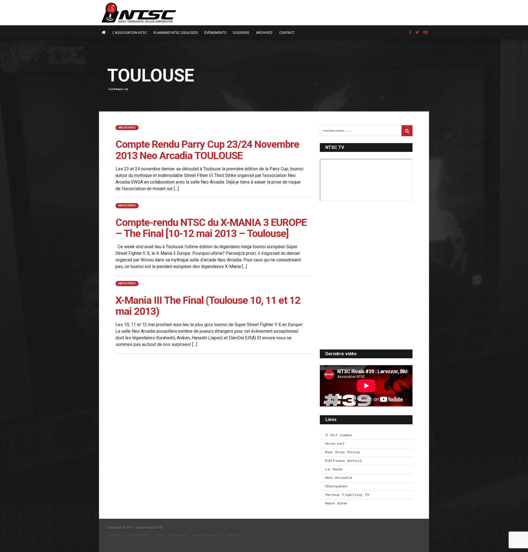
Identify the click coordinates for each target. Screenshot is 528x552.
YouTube (232, 535)
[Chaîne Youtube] (425, 32)
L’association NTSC (129, 33)
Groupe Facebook (206, 535)
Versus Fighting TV (347, 495)
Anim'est (335, 443)
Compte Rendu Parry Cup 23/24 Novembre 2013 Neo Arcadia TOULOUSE (207, 150)
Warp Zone (336, 503)
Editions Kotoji (343, 461)
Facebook (179, 535)
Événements (215, 33)
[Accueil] (105, 32)
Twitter (159, 535)
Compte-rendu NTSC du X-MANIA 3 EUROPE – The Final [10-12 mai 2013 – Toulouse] (211, 228)
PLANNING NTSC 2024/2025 (175, 33)
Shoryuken (336, 486)
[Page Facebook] (410, 32)
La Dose (334, 469)
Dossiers (241, 33)
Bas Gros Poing (342, 452)
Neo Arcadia (338, 478)
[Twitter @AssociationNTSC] (417, 32)
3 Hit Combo (338, 435)
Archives (264, 33)
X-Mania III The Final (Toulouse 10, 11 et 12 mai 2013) (208, 306)
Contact (287, 33)
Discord (113, 535)
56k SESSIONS (136, 535)
